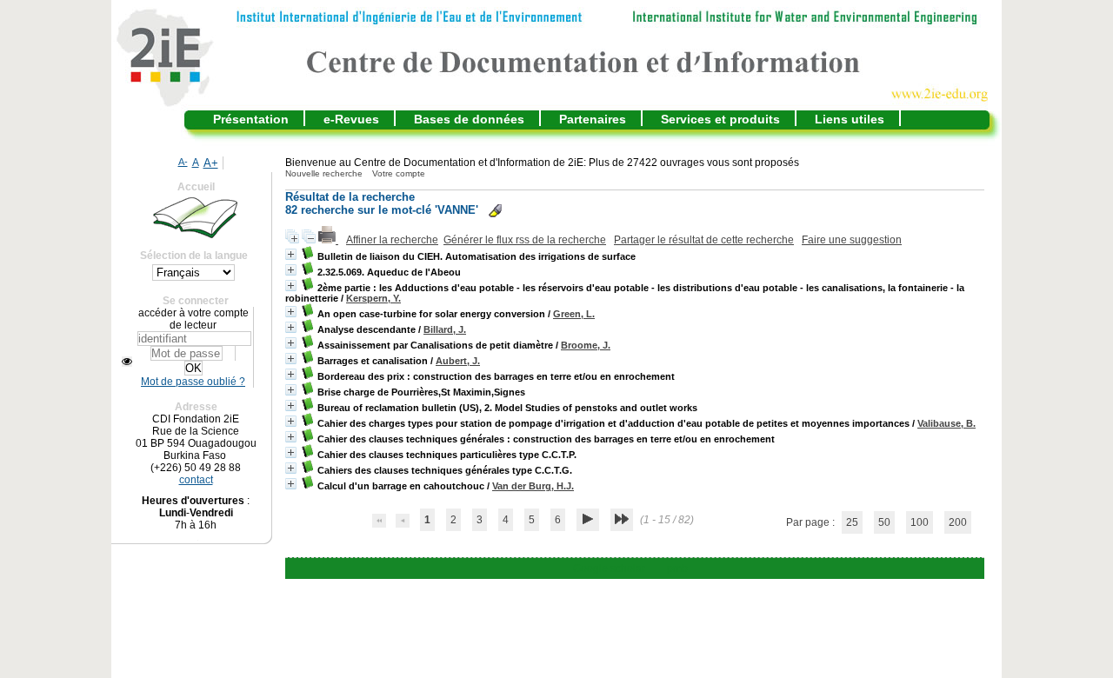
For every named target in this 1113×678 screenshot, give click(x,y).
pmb (677, 568)
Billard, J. (444, 329)
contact (196, 480)
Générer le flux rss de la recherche (524, 240)
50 (884, 522)
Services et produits (720, 119)
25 (852, 522)
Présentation (251, 119)
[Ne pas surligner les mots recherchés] (495, 210)
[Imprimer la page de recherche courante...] (328, 240)
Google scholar (609, 568)
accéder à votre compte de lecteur (193, 319)
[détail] (291, 254)
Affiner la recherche (392, 240)
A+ (210, 163)
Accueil (196, 187)
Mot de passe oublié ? (193, 382)
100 (919, 522)
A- (183, 161)
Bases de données (469, 119)
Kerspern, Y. (373, 298)
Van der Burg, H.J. (533, 486)
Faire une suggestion (852, 240)
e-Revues (351, 119)
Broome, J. (585, 345)
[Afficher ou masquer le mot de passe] (127, 361)
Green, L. (574, 314)
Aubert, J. (458, 361)
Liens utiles (849, 119)
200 (958, 522)
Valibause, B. (946, 423)
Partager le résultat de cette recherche (704, 240)
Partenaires (592, 119)
